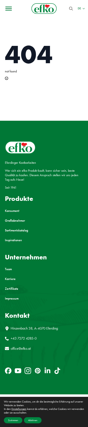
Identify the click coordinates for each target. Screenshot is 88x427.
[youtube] (18, 370)
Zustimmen (13, 420)
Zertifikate (11, 288)
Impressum (12, 298)
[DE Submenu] (83, 8)
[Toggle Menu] (8, 8)
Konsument (12, 210)
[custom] (8, 370)
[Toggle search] (71, 8)
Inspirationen (13, 240)
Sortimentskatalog (16, 230)
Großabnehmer (15, 220)
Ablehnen (32, 420)
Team (8, 269)
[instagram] (28, 370)
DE (79, 8)
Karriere (10, 279)
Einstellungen (18, 409)
